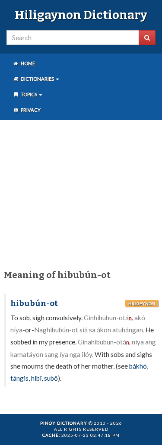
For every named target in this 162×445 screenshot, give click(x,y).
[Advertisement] (81, 193)
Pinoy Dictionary (63, 423)
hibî (36, 378)
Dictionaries (37, 79)
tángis (19, 378)
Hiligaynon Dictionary (81, 15)
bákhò (138, 366)
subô (51, 378)
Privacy (30, 110)
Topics (29, 94)
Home (27, 63)
